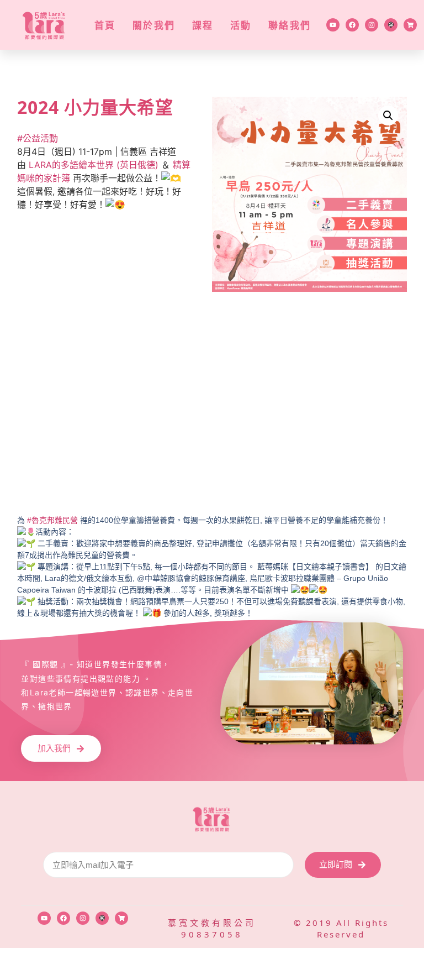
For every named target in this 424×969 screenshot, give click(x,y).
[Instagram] (371, 25)
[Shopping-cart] (410, 25)
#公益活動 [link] (37, 138)
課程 (203, 25)
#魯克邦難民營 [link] (52, 520)
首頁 (105, 25)
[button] (388, 115)
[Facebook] (352, 25)
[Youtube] (333, 25)
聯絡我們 (289, 25)
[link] (93, 164)
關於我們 (154, 25)
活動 (241, 25)
